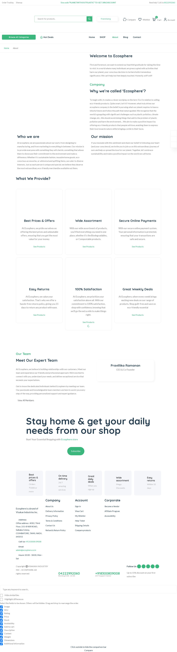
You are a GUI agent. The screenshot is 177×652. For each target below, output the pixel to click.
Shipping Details (82, 525)
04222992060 (169, 2)
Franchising (106, 19)
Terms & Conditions (53, 521)
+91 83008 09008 (33, 541)
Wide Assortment (88, 221)
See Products (39, 246)
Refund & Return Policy (55, 530)
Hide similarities (11, 595)
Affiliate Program (112, 511)
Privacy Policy (51, 516)
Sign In (78, 506)
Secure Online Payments (137, 221)
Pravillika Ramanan (125, 365)
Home (6, 48)
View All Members (26, 400)
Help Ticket (80, 521)
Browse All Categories (19, 37)
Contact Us (50, 525)
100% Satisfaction (88, 289)
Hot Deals (48, 37)
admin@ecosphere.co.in (26, 550)
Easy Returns (39, 289)
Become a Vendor (112, 506)
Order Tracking (7, 2)
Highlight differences (13, 599)
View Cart (79, 511)
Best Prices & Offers (39, 221)
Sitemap (19, 2)
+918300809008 (107, 573)
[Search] (89, 18)
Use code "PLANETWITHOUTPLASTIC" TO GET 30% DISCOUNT (88, 2)
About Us (49, 506)
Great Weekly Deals (138, 289)
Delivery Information (54, 511)
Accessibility (110, 516)
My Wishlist (80, 516)
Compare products (83, 530)
